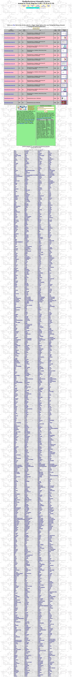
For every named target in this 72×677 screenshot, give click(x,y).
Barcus (39, 206)
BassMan (49, 207)
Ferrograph (50, 322)
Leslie (49, 415)
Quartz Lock (40, 515)
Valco (49, 644)
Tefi (14, 613)
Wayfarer (50, 658)
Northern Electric (17, 476)
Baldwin (39, 203)
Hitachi (39, 369)
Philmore (39, 499)
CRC (26, 263)
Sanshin (39, 559)
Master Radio (27, 436)
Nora (49, 473)
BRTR (49, 230)
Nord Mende (27, 474)
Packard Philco (51, 487)
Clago (15, 252)
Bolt (49, 222)
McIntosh (39, 438)
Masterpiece (50, 436)
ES (48, 310)
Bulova (15, 234)
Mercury (49, 443)
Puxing (39, 513)
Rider (26, 545)
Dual (49, 282)
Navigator (16, 468)
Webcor (39, 659)
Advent (15, 156)
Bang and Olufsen (17, 206)
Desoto (26, 276)
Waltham (15, 656)
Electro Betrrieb (41, 298)
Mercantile (40, 443)
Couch (26, 262)
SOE (49, 580)
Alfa (25, 169)
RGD (26, 543)
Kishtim (49, 400)
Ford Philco (27, 328)
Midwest (49, 446)
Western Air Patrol (28, 662)
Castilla (26, 245)
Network (49, 468)
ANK (39, 179)
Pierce (49, 500)
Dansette (39, 268)
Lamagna (50, 409)
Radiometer (16, 527)
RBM (39, 533)
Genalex (15, 338)
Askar (39, 191)
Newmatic (40, 469)
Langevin (26, 412)
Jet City (15, 389)
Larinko (39, 412)
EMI (39, 305)
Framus (39, 329)
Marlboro (15, 434)
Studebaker (27, 602)
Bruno (15, 231)
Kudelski (39, 407)
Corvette (39, 261)
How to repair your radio (46, 117)
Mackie (26, 424)
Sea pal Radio (27, 565)
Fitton (15, 325)
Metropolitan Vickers (52, 444)
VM (49, 650)
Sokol (15, 581)
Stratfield (15, 601)
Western (26, 663)
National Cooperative (18, 465)
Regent (39, 537)
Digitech (15, 278)
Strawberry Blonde (41, 601)
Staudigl (49, 595)
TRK (26, 633)
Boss (15, 224)
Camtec (39, 240)
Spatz (15, 588)
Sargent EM (40, 560)
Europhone (16, 314)
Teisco (26, 613)
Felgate (15, 321)
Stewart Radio (40, 598)
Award (39, 201)
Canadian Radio (51, 240)
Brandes (26, 224)
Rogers (15, 551)
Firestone (15, 324)
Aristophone (16, 188)
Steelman (26, 596)
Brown (49, 229)
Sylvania (49, 606)
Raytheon (26, 533)
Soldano (15, 582)
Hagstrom (26, 359)
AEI (49, 156)
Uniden (39, 639)
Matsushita (27, 437)
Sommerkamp (50, 582)
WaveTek (39, 658)
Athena (39, 193)
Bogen (26, 222)
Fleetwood (40, 325)
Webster (49, 659)
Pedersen (15, 495)
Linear (15, 419)
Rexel (39, 542)
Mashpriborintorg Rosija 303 (9, 42)
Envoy (26, 309)
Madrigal (26, 426)
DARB (15, 269)
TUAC (39, 635)
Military (15, 447)
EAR (49, 286)
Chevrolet (16, 249)
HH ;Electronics (41, 368)
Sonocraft (50, 583)
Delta (26, 275)
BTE (15, 232)
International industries (18, 382)
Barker (49, 206)
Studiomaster (40, 602)
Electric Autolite (28, 297)
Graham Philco (40, 348)
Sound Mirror (16, 586)
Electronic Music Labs (52, 300)
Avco (15, 200)
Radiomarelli (50, 526)
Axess (49, 201)
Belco (39, 210)
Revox (26, 542)
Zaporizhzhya (40, 674)
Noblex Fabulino (17, 473)
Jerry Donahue (40, 388)
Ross (49, 552)
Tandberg (16, 609)
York (39, 673)
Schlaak (15, 564)
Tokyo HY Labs (51, 624)
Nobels (26, 472)
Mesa (15, 444)
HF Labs (26, 368)
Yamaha (26, 673)
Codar (49, 254)
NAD (49, 461)
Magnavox (16, 428)
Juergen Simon (51, 391)
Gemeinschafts (50, 337)
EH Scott (26, 293)
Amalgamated (27, 172)
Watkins (49, 657)
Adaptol (39, 154)
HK (14, 370)
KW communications (28, 408)
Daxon (39, 270)
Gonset (39, 346)
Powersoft (26, 510)
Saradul (26, 560)
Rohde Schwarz (28, 551)
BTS (39, 232)
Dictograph (40, 277)
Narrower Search (36, 28)
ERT (26, 310)
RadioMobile (27, 527)
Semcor (49, 567)
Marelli (49, 431)
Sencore (15, 568)
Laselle (49, 412)
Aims (15, 162)
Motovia (15, 457)
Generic (26, 340)
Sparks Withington (41, 587)
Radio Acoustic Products (18, 518)
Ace (49, 150)
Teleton (26, 617)
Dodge (26, 279)
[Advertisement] (36, 16)
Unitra (39, 641)
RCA (49, 533)
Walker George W (28, 655)
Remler (39, 538)
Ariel (15, 187)
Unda (49, 637)
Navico (49, 467)
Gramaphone (16, 350)
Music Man (16, 460)
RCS (49, 534)
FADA (49, 315)
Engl (49, 308)
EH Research (16, 293)
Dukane (39, 283)
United (26, 641)
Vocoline (15, 651)
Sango (15, 559)
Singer (26, 576)
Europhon (50, 313)
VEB (26, 647)
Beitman (15, 210)
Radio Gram (16, 520)
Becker (15, 209)
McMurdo (27, 439)
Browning (26, 230)
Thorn (39, 621)
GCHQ (26, 336)
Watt (15, 658)
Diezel (49, 277)
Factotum (39, 315)
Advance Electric (41, 155)
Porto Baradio (50, 507)
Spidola (26, 589)
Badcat (49, 202)
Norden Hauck (40, 474)
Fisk (49, 324)
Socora (39, 580)
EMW (26, 308)
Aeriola (15, 158)
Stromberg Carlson (17, 602)
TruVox (26, 635)
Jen (38, 386)
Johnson (39, 390)
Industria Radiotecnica (29, 378)
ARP (49, 188)
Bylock (26, 238)
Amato (39, 172)
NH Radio (50, 469)
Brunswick (27, 231)
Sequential (40, 568)
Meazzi (39, 439)
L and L (49, 408)
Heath (26, 366)
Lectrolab (26, 414)
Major (39, 429)
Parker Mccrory (28, 491)
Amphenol (40, 177)
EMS (26, 307)
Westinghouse (40, 663)
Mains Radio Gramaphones (53, 428)
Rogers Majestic (51, 550)
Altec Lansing (50, 171)
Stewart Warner (17, 599)
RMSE (26, 548)
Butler (49, 237)
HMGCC (26, 370)
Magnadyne (40, 427)
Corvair (26, 261)
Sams (49, 557)
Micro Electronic (51, 445)
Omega (49, 481)
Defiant (39, 274)
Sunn (49, 603)
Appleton (15, 183)
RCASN (15, 534)
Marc (49, 430)
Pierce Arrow (40, 500)
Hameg (39, 360)
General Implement (17, 339)
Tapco (49, 609)
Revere (15, 542)
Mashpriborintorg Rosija (8, 50)
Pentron (15, 496)
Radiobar (50, 523)
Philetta (39, 498)
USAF (49, 643)
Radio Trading (50, 522)
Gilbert (39, 343)
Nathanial (26, 464)
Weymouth (50, 664)
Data (39, 269)
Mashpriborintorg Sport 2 (9, 98)
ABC (15, 150)
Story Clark (40, 599)
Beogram (39, 214)
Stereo (39, 597)
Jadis (49, 384)
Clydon (15, 254)
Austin (49, 196)
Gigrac (26, 343)
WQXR (26, 671)
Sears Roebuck (51, 565)
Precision (15, 511)
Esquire (26, 312)
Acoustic (26, 153)
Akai (49, 165)
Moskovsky (40, 454)
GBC (15, 336)
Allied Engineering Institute (30, 170)
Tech (49, 611)
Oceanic (15, 480)
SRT (15, 591)
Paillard (39, 488)
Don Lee (49, 279)
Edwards (26, 292)
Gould (49, 347)
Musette (49, 459)
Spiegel (39, 589)
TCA (15, 611)
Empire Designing (51, 306)
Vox (38, 652)
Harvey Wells (50, 363)
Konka (49, 404)
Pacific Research (51, 485)
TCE (26, 611)
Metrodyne (40, 444)
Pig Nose (49, 502)
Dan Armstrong (51, 267)
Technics (15, 612)
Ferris (39, 322)
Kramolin (26, 406)
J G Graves (27, 384)
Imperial (39, 377)
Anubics (39, 180)
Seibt (49, 566)
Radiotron (50, 528)
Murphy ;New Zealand (29, 459)
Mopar (26, 453)
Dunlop (39, 284)
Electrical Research (17, 298)
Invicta (15, 383)
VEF (39, 647)
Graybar (39, 353)
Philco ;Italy (27, 498)
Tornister (26, 626)
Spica (15, 589)
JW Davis (15, 393)
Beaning (49, 208)
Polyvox (39, 506)
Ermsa (15, 310)
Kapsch (15, 396)
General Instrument (41, 339)
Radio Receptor (41, 521)
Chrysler (39, 249)
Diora (26, 278)
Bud (25, 233)
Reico (15, 538)
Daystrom (26, 271)
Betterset (15, 217)
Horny (15, 373)
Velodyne (15, 648)
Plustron (15, 505)
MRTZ (49, 457)
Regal (15, 537)
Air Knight (16, 163)
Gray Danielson (17, 353)
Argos (49, 185)
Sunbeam (26, 603)
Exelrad (15, 315)
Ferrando (50, 321)
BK (48, 218)
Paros (49, 491)
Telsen (26, 618)
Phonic (49, 499)
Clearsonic (50, 252)
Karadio (26, 396)
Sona (15, 583)
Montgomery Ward (51, 452)
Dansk (49, 268)
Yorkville (49, 673)
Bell (25, 211)
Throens (49, 621)
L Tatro (15, 409)
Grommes (50, 354)
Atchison (26, 193)
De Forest (26, 272)
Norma (26, 475)
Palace (49, 488)
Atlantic (49, 193)
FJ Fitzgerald (27, 325)
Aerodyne (16, 160)
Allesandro (16, 170)
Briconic (49, 226)
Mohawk (15, 451)
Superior (15, 604)
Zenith (49, 674)
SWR (39, 606)
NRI (39, 477)
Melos (15, 443)
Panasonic (16, 490)
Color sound (27, 256)
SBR (49, 561)
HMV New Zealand (51, 370)
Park (15, 491)
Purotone (15, 513)
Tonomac (26, 625)
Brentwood (16, 226)
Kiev (49, 399)
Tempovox (16, 619)
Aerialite (49, 157)
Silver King (50, 573)
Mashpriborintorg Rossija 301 (9, 76)
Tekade (39, 613)
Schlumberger (27, 564)
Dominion (39, 279)
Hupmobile (27, 375)
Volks (39, 651)
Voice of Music (27, 651)
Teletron (39, 617)
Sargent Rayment (51, 560)
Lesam (26, 415)
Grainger (49, 348)
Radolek (26, 529)
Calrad (26, 239)
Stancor (39, 591)
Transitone (27, 629)
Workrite (49, 670)
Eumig (39, 313)
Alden (49, 168)
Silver (26, 574)
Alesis (15, 169)
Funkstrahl (40, 331)
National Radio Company (52, 465)
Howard (49, 373)
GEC (49, 336)
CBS (49, 245)
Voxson (49, 652)
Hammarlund (16, 361)
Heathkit (39, 366)
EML (15, 306)
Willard (39, 667)
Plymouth (50, 505)
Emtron (39, 307)
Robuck (26, 549)
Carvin (49, 244)
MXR (39, 461)
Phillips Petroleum (28, 499)
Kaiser (49, 393)
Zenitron (15, 675)
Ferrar (26, 322)
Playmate (26, 504)
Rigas (39, 545)
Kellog (49, 397)
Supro (26, 605)
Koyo (49, 405)
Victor (39, 648)
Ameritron (50, 176)
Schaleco (26, 563)
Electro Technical (28, 299)
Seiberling (40, 566)
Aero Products (50, 158)
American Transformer (18, 176)
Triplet (49, 632)
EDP (15, 292)
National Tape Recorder (42, 466)
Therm (39, 620)
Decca (15, 274)
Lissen (26, 419)
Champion (50, 247)
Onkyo (15, 482)
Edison (39, 291)
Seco (25, 566)
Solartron (39, 581)
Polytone (26, 506)
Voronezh (26, 652)
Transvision (50, 629)
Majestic (26, 429)
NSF (49, 477)
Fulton (26, 331)
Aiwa (15, 165)
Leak (39, 413)
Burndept (26, 236)
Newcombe (27, 469)
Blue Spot (50, 221)
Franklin (49, 329)
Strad (49, 599)
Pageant (26, 488)
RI (25, 544)
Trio (38, 632)
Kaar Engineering (28, 393)
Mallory (49, 429)
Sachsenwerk (27, 556)
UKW (49, 636)
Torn (15, 626)
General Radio (50, 339)
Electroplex (27, 301)
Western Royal (16, 663)
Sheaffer (26, 571)
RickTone (15, 545)
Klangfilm (26, 401)
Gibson (15, 343)
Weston (15, 664)
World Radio (16, 671)
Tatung (39, 610)
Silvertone (40, 574)
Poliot (15, 506)
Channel (39, 248)
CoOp (26, 260)
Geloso (26, 337)
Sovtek (26, 587)
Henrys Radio (27, 367)
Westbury (15, 662)
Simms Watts (16, 575)
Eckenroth (16, 290)
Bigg (15, 218)
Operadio (39, 482)
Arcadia (15, 184)
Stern (26, 598)
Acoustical (40, 153)
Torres (49, 626)
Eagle (26, 286)
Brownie (15, 230)
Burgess (39, 234)
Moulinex (39, 457)
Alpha (15, 171)
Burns (39, 236)
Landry (26, 411)
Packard (15, 488)
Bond (15, 223)
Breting (26, 226)
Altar (39, 171)
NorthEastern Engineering (53, 475)
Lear (15, 414)
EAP (39, 286)
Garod (26, 335)
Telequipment (16, 617)
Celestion (15, 246)
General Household (51, 338)
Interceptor (16, 381)
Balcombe (26, 203)
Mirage (39, 449)
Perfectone (40, 496)
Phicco (39, 497)
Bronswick (16, 229)
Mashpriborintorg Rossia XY (9, 68)
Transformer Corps (17, 629)
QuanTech (27, 515)
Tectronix (39, 612)
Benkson (15, 214)
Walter (39, 655)
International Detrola (52, 381)
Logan (15, 420)
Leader (26, 413)
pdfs (26, 122)
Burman (15, 236)
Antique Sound (16, 180)
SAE (39, 556)
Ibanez (49, 375)
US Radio (26, 643)
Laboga (26, 409)
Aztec (26, 202)
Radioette (26, 525)
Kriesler (49, 406)
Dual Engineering (41, 282)
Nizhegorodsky (16, 472)
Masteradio (40, 436)
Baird (15, 203)
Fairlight (39, 316)
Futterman (40, 332)
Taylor (49, 610)
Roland (49, 551)
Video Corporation (17, 649)
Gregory (15, 354)
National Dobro (27, 465)
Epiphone (39, 309)
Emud (15, 308)
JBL (49, 385)
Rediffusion (27, 536)
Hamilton (49, 360)
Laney (39, 411)
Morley (39, 453)
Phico (49, 497)
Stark (49, 594)
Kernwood (27, 399)
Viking (26, 650)
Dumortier (27, 284)
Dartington (27, 269)
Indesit (15, 378)
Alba (26, 168)
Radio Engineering (51, 519)
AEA (26, 156)
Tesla (49, 619)
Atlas (15, 194)
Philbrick (15, 498)
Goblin (49, 344)
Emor (39, 306)
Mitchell (26, 450)
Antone (26, 180)
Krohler (26, 407)
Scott (49, 564)
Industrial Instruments (52, 378)
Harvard (39, 363)
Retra (39, 541)
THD (26, 620)
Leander (49, 413)
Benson (26, 214)
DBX (15, 272)
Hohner (26, 371)
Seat (15, 566)
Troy (15, 634)
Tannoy (39, 609)
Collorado (50, 255)
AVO (49, 200)
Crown (39, 264)
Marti (49, 434)
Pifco (39, 502)
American (39, 176)
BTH (26, 232)
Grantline (15, 352)
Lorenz (39, 421)
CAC (49, 238)
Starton (26, 595)
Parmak (39, 491)
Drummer (16, 282)
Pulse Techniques (28, 512)
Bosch (39, 223)
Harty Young (27, 363)
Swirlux (26, 606)
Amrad (26, 178)
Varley (15, 647)
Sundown (39, 603)
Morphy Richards (51, 453)
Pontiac (49, 506)
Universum (27, 642)
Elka (49, 302)
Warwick (26, 657)
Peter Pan (50, 496)
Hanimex (39, 361)
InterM (26, 381)
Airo (25, 164)
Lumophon (50, 422)
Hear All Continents (17, 366)
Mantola (26, 430)
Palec (15, 489)
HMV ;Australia (41, 370)
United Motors (27, 640)
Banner (26, 206)
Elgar (15, 302)
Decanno (49, 272)
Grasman (26, 352)
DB (48, 271)
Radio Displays (27, 519)
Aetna (26, 160)
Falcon (49, 316)
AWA (15, 201)
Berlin (39, 215)
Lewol (39, 416)
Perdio (26, 496)
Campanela (27, 240)
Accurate (39, 150)
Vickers (26, 648)
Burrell (49, 236)
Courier (39, 262)
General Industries (28, 339)
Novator (26, 477)
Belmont (49, 211)
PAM (39, 489)
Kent (49, 398)
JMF (49, 389)
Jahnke (15, 385)
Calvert (49, 239)
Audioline (26, 196)
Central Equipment (28, 246)
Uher (39, 636)
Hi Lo (15, 369)
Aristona (49, 187)
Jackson (39, 384)
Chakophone (27, 247)
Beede (26, 209)
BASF (39, 207)
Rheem (49, 543)
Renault (15, 540)
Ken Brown (16, 398)
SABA (15, 556)
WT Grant (50, 671)
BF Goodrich (27, 217)
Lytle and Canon (41, 423)
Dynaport (50, 285)
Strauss (26, 601)
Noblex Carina (50, 472)
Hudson (49, 374)
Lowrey (26, 422)
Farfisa (49, 317)
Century (39, 246)
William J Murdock (51, 667)
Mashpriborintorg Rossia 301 (9, 55)
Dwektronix (50, 284)
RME (15, 548)
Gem (39, 337)
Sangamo (39, 558)
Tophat (49, 625)
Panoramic (40, 490)
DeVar (49, 276)
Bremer (39, 225)
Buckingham (16, 233)
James (26, 385)
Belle (39, 211)
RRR (26, 553)
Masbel (26, 435)
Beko (26, 210)
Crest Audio (50, 263)
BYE (15, 238)
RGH (39, 543)
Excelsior (49, 314)
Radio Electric (40, 519)
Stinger (26, 599)
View (49, 649)
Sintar (49, 576)
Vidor (39, 649)
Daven (49, 269)
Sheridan (49, 571)
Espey (15, 312)
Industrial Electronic (41, 378)
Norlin (15, 475)
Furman (26, 332)
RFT (49, 542)
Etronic (26, 313)
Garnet (15, 335)
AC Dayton (27, 150)
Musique (15, 461)
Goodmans (50, 346)
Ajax (26, 165)
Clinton (39, 253)
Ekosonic (26, 294)
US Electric (16, 643)
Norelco (49, 474)
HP (14, 374)
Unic (15, 639)
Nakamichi (27, 462)
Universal (15, 642)
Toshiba (15, 627)
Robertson (16, 549)
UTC (26, 644)
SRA (49, 590)
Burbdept (26, 234)
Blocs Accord (16, 221)
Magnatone (50, 427)
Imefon (15, 377)
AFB (39, 160)
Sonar (26, 583)
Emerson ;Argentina (28, 305)
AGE (15, 161)
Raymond (16, 533)
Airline (49, 163)
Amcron (39, 173)
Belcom (49, 210)
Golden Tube (27, 345)
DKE (39, 278)
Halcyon (39, 359)
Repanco (49, 540)
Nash (49, 462)
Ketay (39, 399)
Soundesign (16, 587)
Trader (49, 627)
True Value (27, 634)
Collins (39, 255)
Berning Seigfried (28, 216)
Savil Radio (27, 561)
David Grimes (27, 270)
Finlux (39, 323)
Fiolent (49, 323)
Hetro (15, 368)
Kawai (39, 396)
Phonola (15, 500)
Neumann (16, 469)
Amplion (49, 177)
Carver (39, 244)
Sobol (26, 580)
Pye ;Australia (50, 513)
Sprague (39, 590)
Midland (39, 446)
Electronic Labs (41, 300)
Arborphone (50, 183)
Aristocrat (40, 187)
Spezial (49, 588)
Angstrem (26, 179)
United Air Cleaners (51, 639)
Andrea (15, 179)
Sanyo (15, 560)
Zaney (15, 674)
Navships (26, 468)
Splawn (15, 590)
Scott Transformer (41, 564)
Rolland (26, 552)
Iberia (15, 376)
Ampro (15, 178)
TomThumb (16, 625)
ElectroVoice (40, 301)
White (49, 665)
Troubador (50, 633)
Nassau (15, 464)
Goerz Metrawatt (17, 345)
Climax (26, 253)
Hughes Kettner (17, 375)
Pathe (26, 492)
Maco (39, 424)
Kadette (39, 393)
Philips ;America (17, 499)
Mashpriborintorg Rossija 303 (9, 85)
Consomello (27, 259)
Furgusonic (16, 332)
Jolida (49, 390)
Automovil (50, 198)
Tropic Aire (40, 633)
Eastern (39, 287)
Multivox (39, 458)
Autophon (16, 199)
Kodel (26, 404)
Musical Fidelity (51, 460)
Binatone (26, 218)
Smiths (39, 579)
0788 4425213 (21, 123)
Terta (39, 619)
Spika (49, 589)
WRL (39, 671)
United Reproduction (18, 641)
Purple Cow (27, 513)
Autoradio (27, 199)
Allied (39, 170)
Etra (15, 313)
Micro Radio (16, 446)
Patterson (50, 492)
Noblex (26, 473)
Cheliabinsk (50, 248)
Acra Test (50, 153)
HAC (26, 358)
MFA (39, 445)
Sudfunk (15, 603)
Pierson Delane (16, 502)
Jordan (15, 391)
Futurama (50, 332)
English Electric (17, 309)
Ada (25, 154)
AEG (39, 156)
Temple (39, 618)
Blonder (39, 221)
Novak (15, 477)
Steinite (39, 596)
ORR (39, 483)
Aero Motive (40, 158)
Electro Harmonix (51, 298)
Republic (15, 541)
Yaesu (15, 673)
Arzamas (15, 191)
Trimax (26, 632)
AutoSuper (40, 199)
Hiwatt (49, 369)
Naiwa (15, 462)
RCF (26, 534)
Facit (26, 315)
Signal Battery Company (18, 573)
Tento (26, 619)
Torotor (39, 626)
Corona (39, 260)
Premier (26, 511)
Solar (26, 581)
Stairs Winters (27, 591)
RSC (39, 553)
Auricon (39, 196)
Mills (26, 447)
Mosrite (49, 454)
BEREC (26, 215)
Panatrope (27, 490)
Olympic (39, 481)
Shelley (39, 571)
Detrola (39, 276)
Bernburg (16, 216)
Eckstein (39, 290)
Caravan (49, 241)
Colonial (15, 256)
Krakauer (16, 406)
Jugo (15, 392)
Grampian (50, 350)
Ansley (49, 179)
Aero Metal (27, 158)
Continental (50, 259)
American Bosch (51, 173)
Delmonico (16, 275)
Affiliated (49, 160)
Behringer (50, 209)
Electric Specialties (51, 297)
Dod (15, 279)
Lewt (49, 416)
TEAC (39, 611)
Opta (49, 482)
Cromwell (16, 264)
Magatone (16, 427)
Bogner (39, 222)
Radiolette (40, 526)
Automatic (40, 198)
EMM (26, 306)
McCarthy (27, 438)
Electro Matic (16, 299)
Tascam (15, 610)
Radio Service (16, 522)
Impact (26, 377)
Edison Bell (27, 291)
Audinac (49, 194)
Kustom (15, 408)
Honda (39, 371)
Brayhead (16, 225)
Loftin (49, 419)
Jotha (26, 391)
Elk (38, 302)
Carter (26, 244)
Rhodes (15, 544)
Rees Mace (50, 536)
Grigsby (39, 354)
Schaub (49, 563)
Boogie (26, 223)
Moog (15, 453)
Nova (49, 476)
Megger (15, 442)
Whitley (26, 666)
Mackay (15, 424)
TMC (15, 624)
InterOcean (40, 382)
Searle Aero (40, 565)
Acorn (15, 153)
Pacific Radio (40, 485)
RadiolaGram (27, 526)
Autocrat (26, 198)
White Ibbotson (40, 665)
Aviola (39, 200)
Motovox (26, 457)
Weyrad (15, 665)
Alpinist (26, 171)
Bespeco (49, 216)
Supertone (40, 604)
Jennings (15, 388)
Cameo (15, 240)
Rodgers (39, 550)
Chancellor (16, 248)
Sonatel (39, 583)
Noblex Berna (40, 472)
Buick (49, 233)
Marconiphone (27, 431)
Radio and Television (28, 518)
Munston (49, 458)
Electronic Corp (17, 300)
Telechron (50, 614)
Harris (49, 362)
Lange (15, 412)
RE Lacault (16, 535)
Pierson (26, 502)
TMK (26, 624)
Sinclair (15, 576)
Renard (49, 538)
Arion (26, 187)
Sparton (49, 587)
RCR (39, 534)
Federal (39, 320)
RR (14, 553)
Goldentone (40, 345)
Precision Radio (51, 510)
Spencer (39, 588)
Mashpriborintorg (51, 435)
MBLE (15, 438)
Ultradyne (26, 637)
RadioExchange (41, 525)
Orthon (15, 484)
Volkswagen (50, 651)
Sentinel (26, 568)
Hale (49, 359)
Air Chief (39, 162)
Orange (15, 483)
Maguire (26, 428)
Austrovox (16, 198)
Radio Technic (40, 522)
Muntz (15, 459)
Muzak (26, 461)
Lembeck (49, 414)
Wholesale (40, 666)
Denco (49, 275)
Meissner (26, 442)
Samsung (26, 558)
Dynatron (15, 286)
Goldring (15, 346)
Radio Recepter (27, 521)
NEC (39, 468)
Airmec (15, 164)
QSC (26, 514)
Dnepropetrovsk (51, 278)
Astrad (39, 192)
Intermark (40, 381)
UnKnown (50, 642)
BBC (26, 208)
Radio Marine (40, 520)
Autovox (49, 199)
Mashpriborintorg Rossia (8, 72)
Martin (15, 435)
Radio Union (16, 523)
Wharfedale (27, 665)
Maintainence (16, 429)
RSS (49, 553)
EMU (49, 307)
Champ (39, 247)
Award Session (27, 201)
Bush (32, 119)
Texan (15, 620)
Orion (26, 483)
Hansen (49, 361)
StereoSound (50, 597)
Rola (39, 551)
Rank (26, 530)
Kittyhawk (16, 401)
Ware (49, 656)
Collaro (26, 255)
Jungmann (27, 392)
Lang (49, 411)
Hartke (15, 363)
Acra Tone (16, 154)
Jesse (49, 388)
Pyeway (15, 514)
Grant (49, 351)
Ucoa (26, 636)
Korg (15, 405)
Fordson (49, 328)
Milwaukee (40, 447)
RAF (39, 529)
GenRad (39, 340)
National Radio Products (29, 466)
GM (38, 344)
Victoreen (50, 648)
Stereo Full (27, 597)
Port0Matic (27, 507)
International (27, 382)
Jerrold (26, 388)
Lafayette (39, 409)
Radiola (15, 526)
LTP (39, 422)
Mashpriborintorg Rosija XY (9, 46)
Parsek (15, 492)
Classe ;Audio (40, 252)
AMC (26, 173)
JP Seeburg (40, 391)
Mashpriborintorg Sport (8, 102)
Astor (26, 192)
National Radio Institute (18, 466)
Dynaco (15, 285)
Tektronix (16, 614)
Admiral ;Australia (17, 155)
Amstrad (39, 178)
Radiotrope (16, 529)
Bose (49, 223)
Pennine (49, 495)
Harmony (26, 362)
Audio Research (41, 195)
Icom (39, 376)
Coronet (15, 261)
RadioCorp (16, 525)
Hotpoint (39, 373)
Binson (39, 218)
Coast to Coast (40, 254)
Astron (49, 192)
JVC (49, 392)
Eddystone (50, 290)
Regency (26, 537)
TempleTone (50, 618)
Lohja (26, 420)
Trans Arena (40, 628)
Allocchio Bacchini (51, 170)
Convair (15, 260)
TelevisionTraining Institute (19, 618)
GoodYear (16, 347)
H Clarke (15, 358)
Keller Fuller (40, 397)
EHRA (39, 293)
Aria (39, 186)
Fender (26, 321)
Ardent (49, 184)
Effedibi (39, 292)
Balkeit (49, 203)
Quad (49, 514)
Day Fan (49, 270)
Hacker (29, 119)
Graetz (15, 348)
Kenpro (39, 398)
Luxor (15, 423)
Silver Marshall (17, 574)
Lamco (15, 411)
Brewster (39, 226)
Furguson (50, 331)
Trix (15, 633)
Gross (26, 355)
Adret (26, 155)
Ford (39, 328)
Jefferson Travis (28, 386)
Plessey (49, 504)
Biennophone (50, 217)
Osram (39, 484)
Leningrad (16, 415)
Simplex (26, 575)
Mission (15, 450)
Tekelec (49, 613)
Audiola (49, 195)
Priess (39, 511)
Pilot (25, 503)
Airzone (49, 164)
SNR (49, 579)
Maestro (49, 426)
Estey (39, 312)
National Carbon (51, 464)
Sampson (39, 557)
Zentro (26, 675)
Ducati (15, 283)
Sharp (15, 571)
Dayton (39, 271)
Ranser (39, 530)
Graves (49, 352)
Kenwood (15, 399)
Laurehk (15, 413)
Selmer (39, 567)
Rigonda (49, 545)
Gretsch (26, 354)
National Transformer (52, 466)
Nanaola (39, 462)
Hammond (27, 361)
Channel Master (28, 248)
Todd (39, 624)
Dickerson (26, 277)
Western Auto (40, 662)
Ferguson (39, 321)
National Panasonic (41, 465)
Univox (39, 642)
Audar (39, 194)
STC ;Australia (17, 596)
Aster (15, 192)
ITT (14, 384)
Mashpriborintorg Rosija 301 (9, 33)
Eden (15, 291)
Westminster (50, 663)
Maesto (39, 426)
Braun (49, 224)
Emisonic (49, 305)
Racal (49, 515)
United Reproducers (51, 640)
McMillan (15, 439)
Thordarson (27, 621)
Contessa (39, 259)
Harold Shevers (40, 362)
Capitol (39, 241)
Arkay (26, 188)
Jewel (26, 389)
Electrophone (16, 301)
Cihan (49, 249)
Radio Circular (51, 518)
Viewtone (15, 650)
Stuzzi (49, 602)
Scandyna (16, 563)
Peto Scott (16, 497)
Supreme (15, 605)
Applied (26, 183)
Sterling (15, 598)
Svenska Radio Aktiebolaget (43, 605)
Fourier (15, 329)
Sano (26, 559)
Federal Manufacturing (18, 320)
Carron (15, 244)
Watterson (27, 658)
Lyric (26, 423)
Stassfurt (39, 595)
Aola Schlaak (50, 180)
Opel (26, 482)
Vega (49, 647)
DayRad (15, 271)
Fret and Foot (50, 330)
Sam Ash (26, 557)
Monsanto (40, 452)
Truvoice (15, 635)
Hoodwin (49, 371)
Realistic (39, 535)
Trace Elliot (40, 627)
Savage (15, 561)
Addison (49, 154)
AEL (15, 157)
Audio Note (27, 195)
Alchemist (39, 168)
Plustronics (27, 505)
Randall (15, 530)
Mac (49, 423)
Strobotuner (50, 601)
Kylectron (39, 408)
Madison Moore (17, 426)
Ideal (49, 376)
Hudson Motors (27, 374)
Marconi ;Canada (17, 431)
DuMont (15, 284)
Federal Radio (27, 320)
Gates (49, 335)
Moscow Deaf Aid (17, 454)
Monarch (39, 451)
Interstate (50, 382)
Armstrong (40, 188)
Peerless (26, 495)
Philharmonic (50, 498)
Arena (39, 185)
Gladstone (16, 344)
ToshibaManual (27, 627)
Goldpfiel (49, 345)
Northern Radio (28, 476)
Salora (15, 557)
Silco (39, 573)
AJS (38, 165)
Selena (26, 567)
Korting (26, 405)
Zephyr (39, 675)
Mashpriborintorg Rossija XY (9, 89)
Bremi (49, 225)
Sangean (49, 558)
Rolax (15, 552)
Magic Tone (27, 427)
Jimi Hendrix (40, 389)
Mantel (15, 430)
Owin (49, 484)
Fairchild (26, 316)
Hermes (49, 367)
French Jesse (27, 330)
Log (42, 149)
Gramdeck (27, 350)
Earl (15, 287)
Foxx (26, 329)
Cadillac (15, 239)
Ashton (26, 191)
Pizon (49, 503)
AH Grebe (40, 161)
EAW (49, 287)
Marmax (26, 434)
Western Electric (51, 662)
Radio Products (17, 521)
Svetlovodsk (50, 605)
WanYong (26, 656)
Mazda (49, 437)
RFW (15, 543)
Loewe (39, 419)
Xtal (49, 672)
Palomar (26, 489)
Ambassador (50, 172)
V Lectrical (40, 644)
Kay (49, 396)
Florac (49, 325)
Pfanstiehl (26, 497)
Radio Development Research (19, 519)
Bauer (15, 208)
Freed (15, 330)
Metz (15, 445)
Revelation (50, 541)
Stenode (15, 597)
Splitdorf (26, 590)
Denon (15, 276)
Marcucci (39, 431)
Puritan (49, 512)
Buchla (49, 232)
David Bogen (16, 270)
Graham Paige (27, 348)
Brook (26, 229)
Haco (49, 358)
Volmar (15, 652)
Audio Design (16, 195)
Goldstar (26, 346)
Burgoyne (50, 234)
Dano (26, 268)
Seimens (15, 567)
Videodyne (27, 649)
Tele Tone (39, 614)
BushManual (40, 237)
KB (14, 397)
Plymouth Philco (41, 505)
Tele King (26, 614)
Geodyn (49, 340)
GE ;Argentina (40, 336)
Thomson (50, 620)
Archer (39, 184)
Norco (15, 474)
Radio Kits (27, 520)
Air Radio (40, 163)
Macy (49, 424)
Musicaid (26, 460)
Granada (15, 351)
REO (39, 540)
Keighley (26, 397)
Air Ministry (27, 163)
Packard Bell (27, 487)
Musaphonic (40, 459)
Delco (49, 274)
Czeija (26, 267)
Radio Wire (40, 523)
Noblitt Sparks (40, 473)
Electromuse (50, 299)
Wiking (49, 666)
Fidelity (26, 323)
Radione (39, 527)
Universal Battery (51, 641)
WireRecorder (27, 670)
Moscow (26, 454)
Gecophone (16, 337)
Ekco (15, 294)
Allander (49, 169)
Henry (15, 367)
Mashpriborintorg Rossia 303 (9, 63)
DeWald (15, 277)
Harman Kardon (17, 362)
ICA (25, 376)
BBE (39, 208)
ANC (49, 178)
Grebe (49, 353)
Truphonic (50, 634)
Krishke (15, 407)
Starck (26, 594)
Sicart (26, 572)
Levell (26, 416)
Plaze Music (40, 504)
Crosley (26, 264)
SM (25, 579)
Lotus (49, 421)
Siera (49, 572)
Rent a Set (27, 540)
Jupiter (39, 392)
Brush (39, 231)
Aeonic (26, 157)
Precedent (40, 510)
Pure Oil (39, 512)
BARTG (26, 207)
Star (15, 594)
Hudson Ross (40, 374)
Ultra (15, 637)
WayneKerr (16, 659)
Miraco (26, 449)
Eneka (39, 308)
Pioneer (39, 503)
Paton (39, 492)
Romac (39, 552)
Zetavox (49, 675)
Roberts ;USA (50, 548)
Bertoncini (40, 216)
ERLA (49, 309)
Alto (15, 172)
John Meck (16, 390)
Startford (15, 595)
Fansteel (26, 317)
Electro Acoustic (28, 298)
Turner (49, 635)
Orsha (49, 483)
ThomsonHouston (17, 621)
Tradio (15, 628)
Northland (40, 476)
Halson (26, 360)
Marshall (39, 434)
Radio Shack (27, 522)
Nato (39, 467)
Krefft (39, 406)
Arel (15, 185)
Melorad (49, 442)
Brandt (39, 224)
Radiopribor (27, 528)
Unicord (26, 639)
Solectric (26, 582)
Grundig (49, 355)
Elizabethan (27, 302)
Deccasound (27, 274)
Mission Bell (50, 449)
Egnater (49, 292)
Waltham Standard (51, 655)
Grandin (39, 351)
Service (49, 568)
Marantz (39, 430)
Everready (40, 314)
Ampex (26, 177)
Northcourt (40, 475)
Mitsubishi (40, 450)
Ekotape (39, 294)
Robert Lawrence (41, 548)
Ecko (26, 290)
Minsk (15, 449)
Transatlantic (50, 628)
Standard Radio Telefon (52, 591)
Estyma (49, 312)
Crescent (39, 263)
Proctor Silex (50, 511)
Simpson (49, 575)
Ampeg (15, 177)
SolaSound (50, 581)
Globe (26, 344)
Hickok (26, 369)
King (15, 400)
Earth (26, 287)
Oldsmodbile (27, 481)
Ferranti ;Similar (17, 322)
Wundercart (27, 672)
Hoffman (15, 371)
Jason (39, 385)
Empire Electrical (17, 307)
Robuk (39, 549)
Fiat (14, 323)
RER (26, 541)
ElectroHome (40, 299)
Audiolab (15, 196)
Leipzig (39, 414)
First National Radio (28, 324)
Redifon (39, 536)
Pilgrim (15, 503)
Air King (49, 162)
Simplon (39, 575)
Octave (26, 480)
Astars (49, 191)
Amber (15, 173)
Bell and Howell (17, 211)
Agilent (26, 161)
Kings (26, 400)
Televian (49, 617)
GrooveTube (16, 355)
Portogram (16, 510)
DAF (39, 267)
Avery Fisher (27, 200)
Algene (39, 169)
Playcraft (15, 504)
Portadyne (40, 507)
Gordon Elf (27, 347)
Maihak (39, 428)
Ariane (49, 186)
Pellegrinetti (40, 495)
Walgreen (15, 655)
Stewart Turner (51, 598)
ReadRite (26, 535)
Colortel (39, 256)
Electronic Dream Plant (29, 300)
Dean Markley (40, 272)
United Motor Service (18, 640)
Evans (26, 314)
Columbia (50, 256)
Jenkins (49, 386)
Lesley (39, 415)
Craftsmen (50, 262)
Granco (26, 351)
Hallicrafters (16, 360)
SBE (39, 561)
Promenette (16, 512)
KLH (49, 401)
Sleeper (15, 579)
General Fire (40, 338)
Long (15, 421)
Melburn (39, 442)
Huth (39, 375)
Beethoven (40, 209)
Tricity (15, 632)
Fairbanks (16, 316)
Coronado (50, 260)
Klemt (39, 401)
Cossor (15, 262)
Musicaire (39, 460)
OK (38, 480)
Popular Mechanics (17, 507)
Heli (49, 366)
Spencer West (27, 588)
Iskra (49, 383)
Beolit (49, 214)
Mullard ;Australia (17, 458)
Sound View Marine (28, 586)
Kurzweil (49, 407)
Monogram (27, 452)
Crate (15, 263)
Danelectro (16, 268)
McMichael (50, 438)
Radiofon (49, 525)
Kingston (39, 400)
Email (31, 122)
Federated (50, 320)
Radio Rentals (50, 521)
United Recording (41, 640)
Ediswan (49, 291)
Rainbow (49, 529)
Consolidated (16, 259)
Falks (15, 317)
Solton (39, 582)
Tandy (26, 609)
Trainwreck (27, 628)
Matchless (16, 437)
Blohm (26, 221)
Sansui (49, 559)
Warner (15, 657)
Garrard (39, 335)
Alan (15, 168)
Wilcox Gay (27, 667)
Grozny (39, 355)
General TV (16, 340)
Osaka (26, 484)
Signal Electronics (28, 573)
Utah (15, 644)
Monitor (15, 452)
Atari (15, 193)
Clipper (49, 253)
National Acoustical (41, 464)
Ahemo (49, 161)
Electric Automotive (41, 297)
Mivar (49, 450)
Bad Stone (40, 202)
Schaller (39, 563)
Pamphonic (50, 489)
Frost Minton (16, 331)
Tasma (26, 610)
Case (15, 245)
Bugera (39, 233)
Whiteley (15, 666)
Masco (39, 435)
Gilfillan (49, 343)
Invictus (26, 383)
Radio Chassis (40, 518)
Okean (49, 480)
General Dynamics (28, 338)
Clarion (26, 252)
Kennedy (26, 398)
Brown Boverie (40, 229)
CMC (26, 254)
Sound (39, 586)
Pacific (15, 487)
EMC (15, 305)
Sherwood (16, 572)
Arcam (26, 184)
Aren (26, 185)
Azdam (15, 202)
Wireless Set (16, 670)
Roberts (26, 119)
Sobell (15, 580)
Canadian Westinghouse (18, 241)
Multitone (26, 458)
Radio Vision (27, 523)
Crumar (49, 264)
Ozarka (15, 485)
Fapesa (39, 317)
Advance (49, 155)
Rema (26, 538)
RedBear (15, 536)
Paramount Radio (51, 490)
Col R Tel (15, 255)
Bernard (49, 215)
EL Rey (49, 294)
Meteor (26, 444)
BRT (39, 230)
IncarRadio (50, 377)
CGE (15, 247)
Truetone (39, 634)
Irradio (39, 383)
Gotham (39, 347)
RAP (49, 530)
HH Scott (49, 368)
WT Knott (16, 672)
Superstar (26, 604)
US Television (40, 643)
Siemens (39, 572)
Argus (26, 186)
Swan (15, 606)
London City (40, 420)
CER (49, 246)
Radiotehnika (40, 528)
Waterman (40, 657)
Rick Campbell (40, 544)
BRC (26, 225)
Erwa (39, 310)
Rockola (26, 550)
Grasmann (40, 352)
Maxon (39, 437)
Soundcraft (50, 586)
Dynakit (39, 285)
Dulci (49, 283)
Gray (26, 353)
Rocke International (51, 549)
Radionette (50, 527)
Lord (26, 421)
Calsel (39, 239)
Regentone (50, 537)
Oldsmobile (16, 481)
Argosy (15, 186)
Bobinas (15, 222)
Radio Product (50, 520)
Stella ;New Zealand (51, 596)
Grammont (40, 350)
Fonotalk (15, 328)
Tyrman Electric (17, 636)
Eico (49, 293)
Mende (26, 443)
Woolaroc (39, 670)
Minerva (49, 447)
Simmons (49, 574)
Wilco (15, 667)
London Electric (51, 420)
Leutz (15, 416)
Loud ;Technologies (17, 422)
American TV (27, 176)
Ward (39, 656)
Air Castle (26, 162)
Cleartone (16, 253)
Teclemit (26, 612)
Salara (49, 556)
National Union (17, 467)
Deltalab (39, 275)
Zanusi (26, 674)
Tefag (49, 612)
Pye (33, 119)
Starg (39, 594)
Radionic (15, 528)
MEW (26, 445)
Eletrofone (50, 301)
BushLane (27, 237)
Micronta (26, 446)
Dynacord (26, 285)
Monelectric (50, 451)
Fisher (39, 324)
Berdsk (15, 215)
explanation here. (40, 118)
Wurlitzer (39, 672)
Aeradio (39, 157)
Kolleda (39, 404)
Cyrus (15, 267)
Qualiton (15, 515)
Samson (15, 558)
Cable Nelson (40, 238)
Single (39, 576)
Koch (15, 404)
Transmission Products (42, 629)
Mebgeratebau (50, 439)
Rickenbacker (50, 544)
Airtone (39, 164)
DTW (26, 282)
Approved (40, 183)
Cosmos (49, 261)
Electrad (15, 297)
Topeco (39, 625)
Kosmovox (40, 405)
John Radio (27, 390)
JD (14, 386)
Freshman (40, 330)
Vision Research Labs (42, 650)
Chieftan (26, 249)
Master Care (16, 436)
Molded (26, 451)
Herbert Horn (40, 367)
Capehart (26, 241)
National (26, 467)
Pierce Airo (27, 500)
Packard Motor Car (41, 487)
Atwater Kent (27, 194)
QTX (39, 514)
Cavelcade (40, 245)
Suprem (49, 604)
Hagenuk (15, 359)
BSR (49, 231)
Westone (26, 664)
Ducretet (26, 283)
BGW (39, 217)
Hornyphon (27, 373)
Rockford (15, 550)
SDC (15, 565)
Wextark (39, 664)
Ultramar (39, 637)
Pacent (26, 485)
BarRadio (16, 207)
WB (25, 659)
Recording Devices (51, 535)
